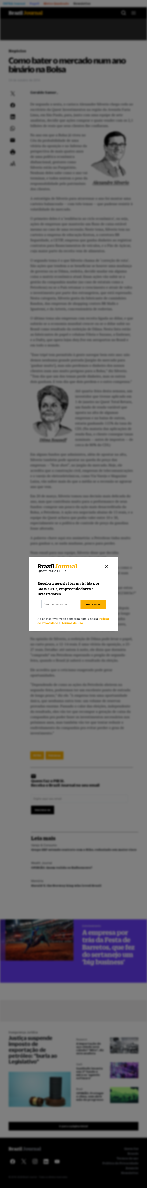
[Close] (107, 566)
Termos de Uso (72, 623)
